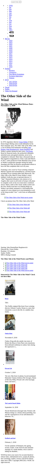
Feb (10, 9)
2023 (10, 42)
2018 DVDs (13, 83)
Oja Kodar (29, 151)
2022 (10, 44)
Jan (10, 7)
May (10, 15)
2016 (10, 55)
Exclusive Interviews (16, 76)
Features (7, 68)
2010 (10, 67)
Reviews (12, 70)
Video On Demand (11, 91)
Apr (10, 13)
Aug (10, 20)
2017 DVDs (13, 82)
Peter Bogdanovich (12, 149)
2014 (10, 59)
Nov (10, 26)
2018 (10, 52)
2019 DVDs (13, 85)
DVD (7, 80)
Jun (10, 17)
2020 (10, 48)
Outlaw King (8, 333)
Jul (10, 18)
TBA (10, 30)
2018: (11, 5)
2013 (10, 61)
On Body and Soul (10, 438)
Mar (10, 11)
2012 (10, 63)
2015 (10, 57)
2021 (10, 46)
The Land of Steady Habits (12, 403)
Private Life (8, 368)
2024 (10, 40)
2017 (10, 54)
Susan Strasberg (25, 149)
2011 (10, 65)
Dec (10, 28)
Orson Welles (23, 142)
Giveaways (12, 72)
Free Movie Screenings (16, 74)
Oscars (7, 87)
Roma (6, 298)
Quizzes (11, 78)
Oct (10, 24)
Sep (10, 22)
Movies (7, 39)
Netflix (7, 89)
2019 (10, 50)
